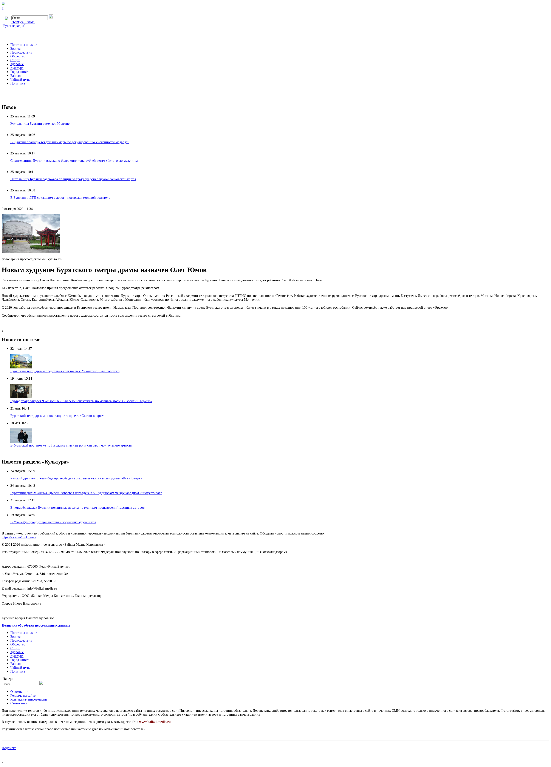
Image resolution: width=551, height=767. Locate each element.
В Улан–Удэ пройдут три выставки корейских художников (53, 522)
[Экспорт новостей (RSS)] (275, 33)
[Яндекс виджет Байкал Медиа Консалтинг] (275, 37)
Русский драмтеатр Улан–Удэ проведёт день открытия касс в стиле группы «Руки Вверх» (76, 478)
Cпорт (15, 60)
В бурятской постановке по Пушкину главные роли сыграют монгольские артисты (71, 445)
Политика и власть (24, 44)
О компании (19, 691)
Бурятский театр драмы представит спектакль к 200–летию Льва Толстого (64, 371)
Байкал (15, 75)
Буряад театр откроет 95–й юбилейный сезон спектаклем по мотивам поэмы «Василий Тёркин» (81, 401)
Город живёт (19, 72)
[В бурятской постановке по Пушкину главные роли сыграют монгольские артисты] (21, 441)
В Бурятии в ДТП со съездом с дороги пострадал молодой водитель (60, 197)
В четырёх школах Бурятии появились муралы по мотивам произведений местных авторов (77, 507)
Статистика (18, 703)
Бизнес (15, 48)
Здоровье (17, 64)
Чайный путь (20, 79)
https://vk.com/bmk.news (19, 537)
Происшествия (21, 52)
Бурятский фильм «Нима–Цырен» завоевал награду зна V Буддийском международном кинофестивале (86, 493)
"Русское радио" (14, 26)
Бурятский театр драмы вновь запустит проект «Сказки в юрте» (57, 415)
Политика (17, 83)
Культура (16, 68)
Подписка (9, 748)
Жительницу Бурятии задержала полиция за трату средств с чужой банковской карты (73, 179)
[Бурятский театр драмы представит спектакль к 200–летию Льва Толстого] (21, 367)
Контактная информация (28, 699)
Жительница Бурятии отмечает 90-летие (40, 123)
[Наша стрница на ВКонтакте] (275, 30)
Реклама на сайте (23, 695)
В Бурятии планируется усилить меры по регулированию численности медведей (69, 142)
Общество (17, 56)
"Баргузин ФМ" (23, 22)
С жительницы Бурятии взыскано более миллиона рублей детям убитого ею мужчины (74, 160)
